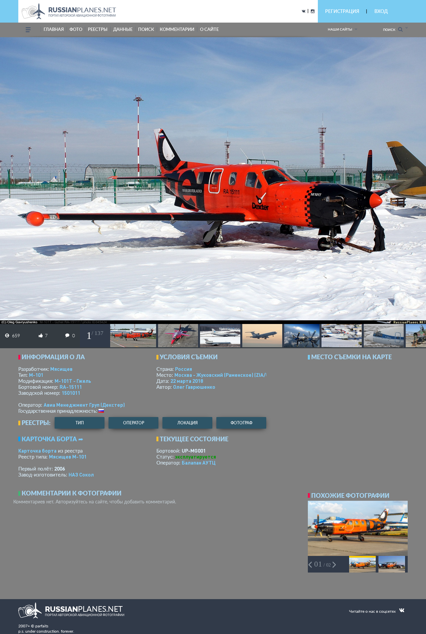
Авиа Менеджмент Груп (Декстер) (84, 405)
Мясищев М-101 (68, 457)
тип (80, 422)
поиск (146, 29)
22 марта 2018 (186, 381)
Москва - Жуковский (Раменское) (228, 375)
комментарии (177, 29)
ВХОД (381, 11)
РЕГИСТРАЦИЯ (342, 11)
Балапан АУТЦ (199, 463)
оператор (133, 422)
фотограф (241, 422)
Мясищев (61, 369)
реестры (97, 29)
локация (187, 422)
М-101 (36, 375)
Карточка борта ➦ (52, 439)
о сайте (209, 29)
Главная (54, 29)
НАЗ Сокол (81, 474)
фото (76, 29)
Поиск (390, 30)
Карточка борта (37, 451)
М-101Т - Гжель (73, 381)
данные (122, 29)
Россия (183, 369)
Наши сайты (340, 29)
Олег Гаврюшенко (194, 387)
